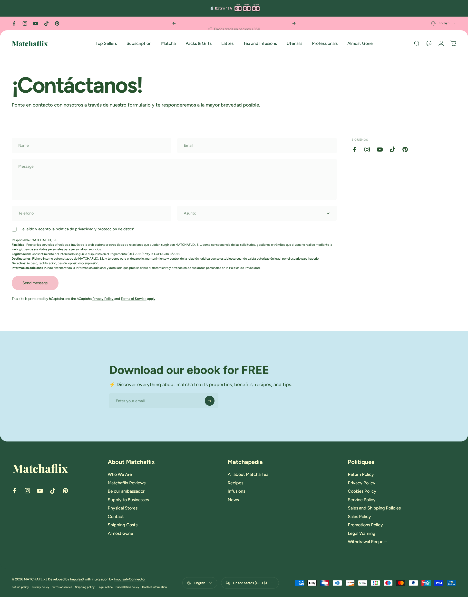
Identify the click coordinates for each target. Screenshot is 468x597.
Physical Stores (122, 508)
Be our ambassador (126, 491)
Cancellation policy (127, 587)
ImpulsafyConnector (130, 579)
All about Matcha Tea (248, 474)
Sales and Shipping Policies (374, 508)
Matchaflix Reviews (127, 483)
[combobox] (443, 23)
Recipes (235, 483)
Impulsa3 (77, 579)
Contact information (154, 587)
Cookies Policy (362, 491)
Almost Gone (120, 533)
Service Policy (362, 499)
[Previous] (174, 23)
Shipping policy (85, 587)
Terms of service (62, 587)
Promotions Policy (365, 525)
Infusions (236, 491)
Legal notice (105, 587)
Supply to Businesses (128, 499)
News (233, 499)
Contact (116, 516)
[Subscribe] (209, 401)
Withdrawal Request (367, 541)
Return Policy (361, 474)
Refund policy (20, 587)
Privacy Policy (103, 299)
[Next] (294, 23)
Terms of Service (133, 299)
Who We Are (120, 474)
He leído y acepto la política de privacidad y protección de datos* (77, 229)
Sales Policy (359, 516)
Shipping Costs (122, 525)
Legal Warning (361, 533)
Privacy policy (40, 587)
